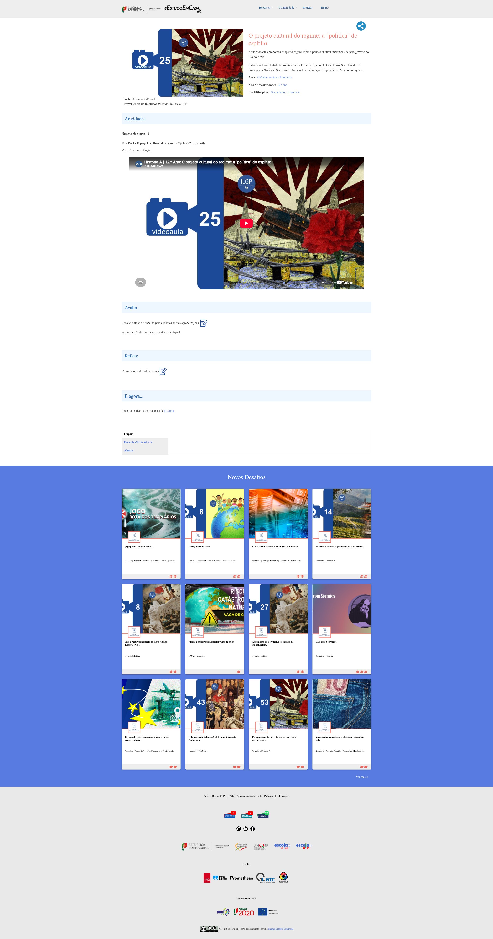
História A (293, 92)
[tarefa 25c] (163, 373)
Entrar (325, 7)
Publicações (283, 796)
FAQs (231, 796)
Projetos (308, 7)
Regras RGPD (219, 796)
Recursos (264, 7)
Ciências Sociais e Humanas (274, 77)
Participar (269, 796)
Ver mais (361, 776)
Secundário (278, 92)
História (169, 411)
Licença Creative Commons (280, 928)
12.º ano (282, 85)
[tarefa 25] (203, 325)
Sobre (207, 796)
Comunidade (286, 7)
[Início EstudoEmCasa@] (141, 9)
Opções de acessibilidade (249, 796)
